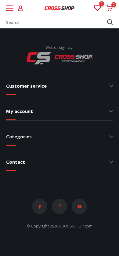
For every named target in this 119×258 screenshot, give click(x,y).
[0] (97, 8)
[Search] (110, 22)
